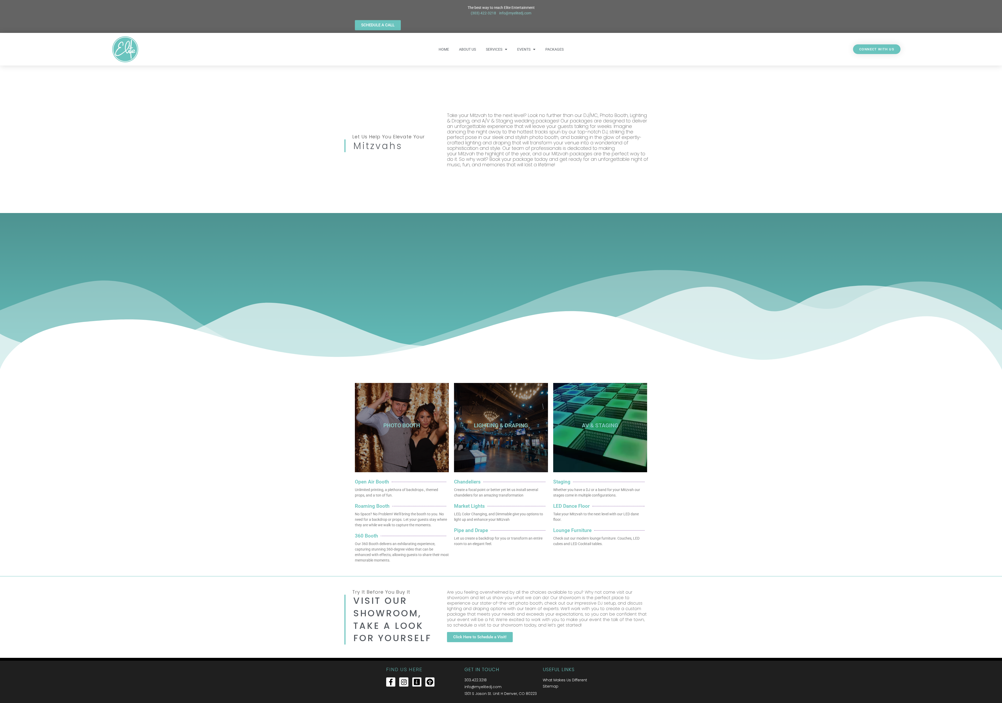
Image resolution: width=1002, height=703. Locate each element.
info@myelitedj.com (515, 13)
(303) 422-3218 (484, 13)
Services (494, 49)
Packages (554, 49)
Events (523, 49)
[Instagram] (403, 682)
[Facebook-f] (390, 682)
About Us (467, 49)
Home (444, 49)
